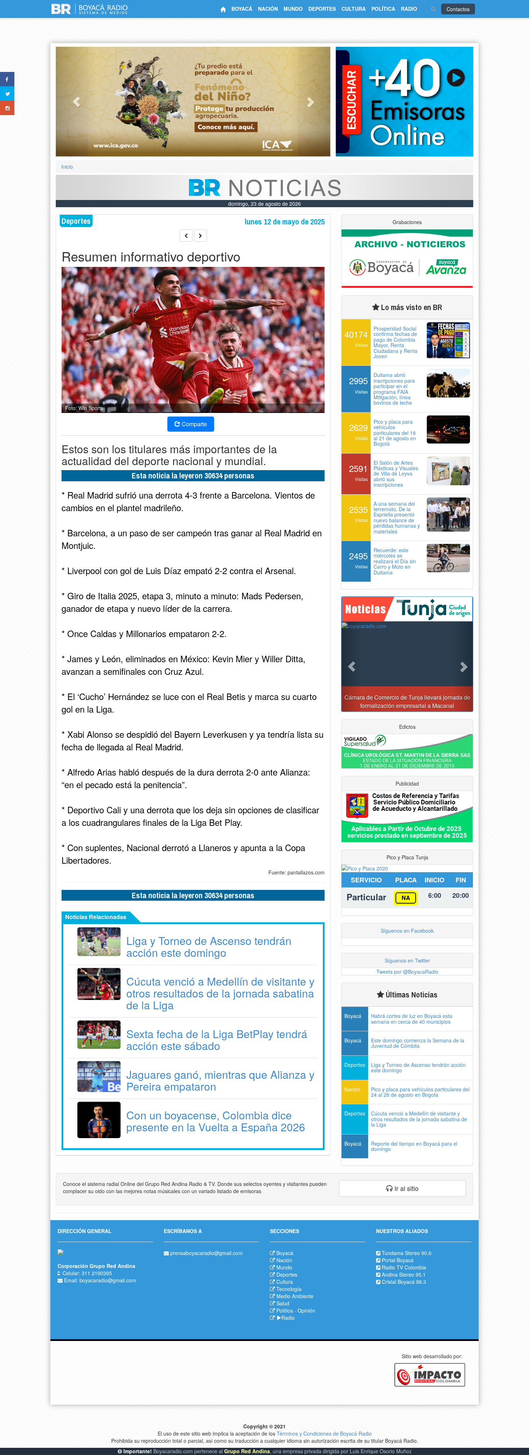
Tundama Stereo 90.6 (406, 1252)
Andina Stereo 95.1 (404, 1274)
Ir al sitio (406, 1188)
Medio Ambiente (294, 1296)
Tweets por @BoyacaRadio (407, 971)
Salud (282, 1303)
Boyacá (284, 1252)
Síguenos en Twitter (407, 960)
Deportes (286, 1274)
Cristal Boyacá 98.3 (404, 1281)
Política (284, 1310)
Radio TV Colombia (404, 1267)
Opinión (306, 1310)
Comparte (193, 424)
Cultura (284, 1281)
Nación (284, 1260)
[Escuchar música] (404, 101)
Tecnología (289, 1288)
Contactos (458, 9)
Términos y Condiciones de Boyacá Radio (324, 1433)
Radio (288, 1317)
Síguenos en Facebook (407, 930)
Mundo (284, 1267)
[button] (76, 101)
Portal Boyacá (397, 1260)
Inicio (67, 166)
